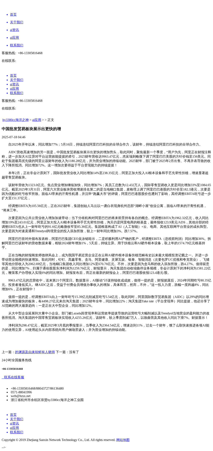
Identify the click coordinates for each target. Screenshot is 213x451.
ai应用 (36, 120)
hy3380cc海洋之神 (15, 120)
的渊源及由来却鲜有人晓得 (35, 352)
